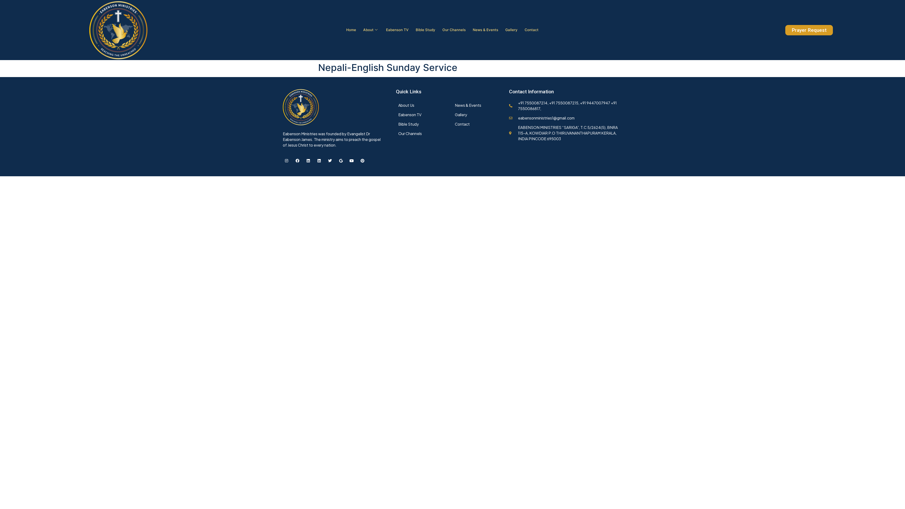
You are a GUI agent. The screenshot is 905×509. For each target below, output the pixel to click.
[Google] (341, 160)
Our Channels (454, 30)
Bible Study (425, 30)
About (368, 30)
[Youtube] (351, 160)
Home (351, 30)
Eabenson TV (397, 30)
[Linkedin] (308, 160)
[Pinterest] (362, 160)
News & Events (485, 30)
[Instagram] (286, 160)
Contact (532, 30)
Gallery (511, 30)
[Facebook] (297, 160)
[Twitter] (330, 160)
